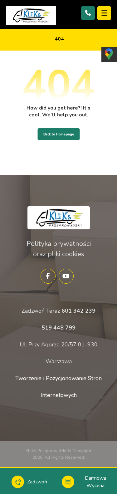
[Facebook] (48, 276)
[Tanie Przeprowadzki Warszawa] (31, 15)
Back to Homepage (58, 134)
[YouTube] (66, 276)
